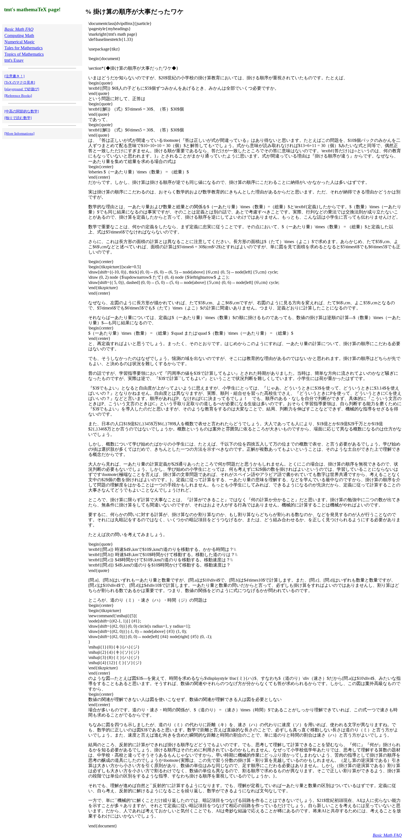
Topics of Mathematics (24, 54)
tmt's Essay (14, 60)
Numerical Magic (19, 42)
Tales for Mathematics (23, 48)
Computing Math (19, 35)
